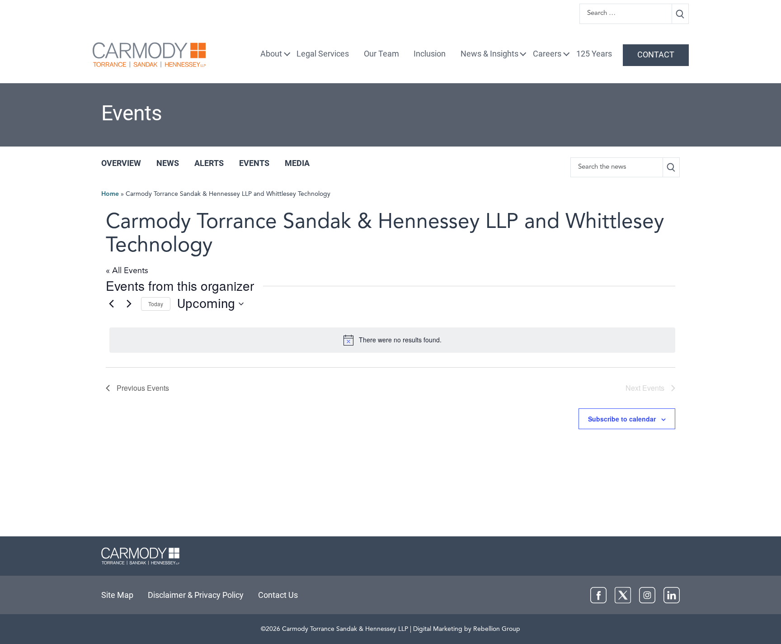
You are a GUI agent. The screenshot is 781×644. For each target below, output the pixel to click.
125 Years (594, 53)
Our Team (381, 53)
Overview (121, 163)
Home (110, 194)
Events (254, 163)
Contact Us (278, 595)
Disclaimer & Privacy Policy (196, 595)
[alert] (392, 340)
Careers (547, 53)
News (167, 163)
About (271, 53)
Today (155, 304)
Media (297, 163)
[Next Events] (128, 303)
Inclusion (430, 53)
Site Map (117, 595)
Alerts (209, 163)
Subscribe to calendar (622, 418)
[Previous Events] (111, 303)
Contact (655, 54)
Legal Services (322, 53)
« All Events (127, 271)
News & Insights (489, 53)
